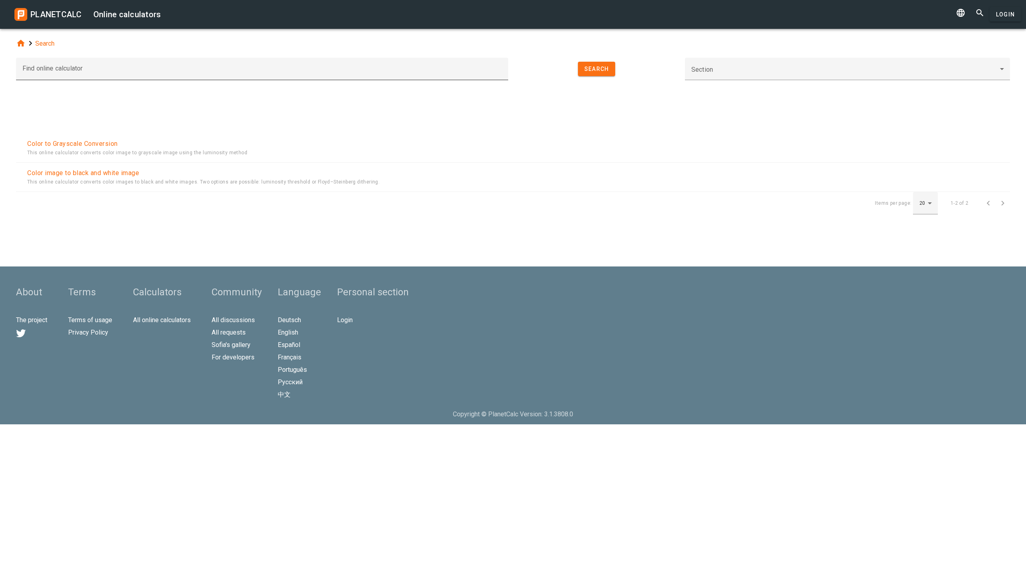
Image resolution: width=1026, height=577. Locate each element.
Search (45, 43)
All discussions (233, 320)
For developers (233, 357)
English (288, 332)
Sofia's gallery (231, 345)
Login (1005, 14)
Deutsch (289, 320)
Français (289, 357)
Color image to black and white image (83, 173)
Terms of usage (90, 320)
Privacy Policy (88, 332)
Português (292, 369)
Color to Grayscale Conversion (72, 143)
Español (289, 345)
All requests (229, 332)
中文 (284, 394)
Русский (290, 382)
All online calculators (162, 320)
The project (31, 320)
